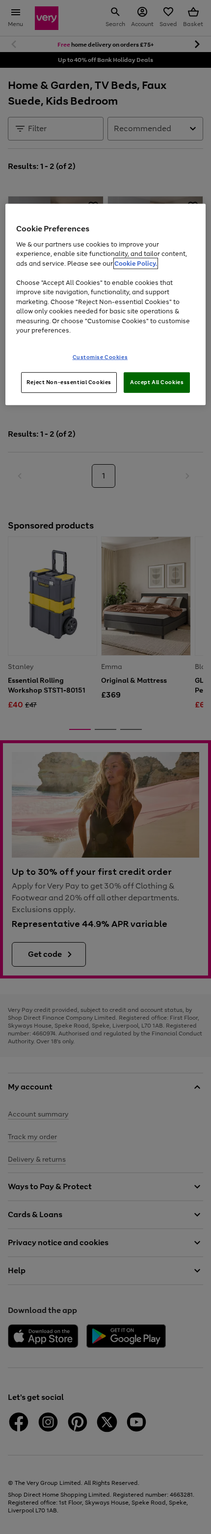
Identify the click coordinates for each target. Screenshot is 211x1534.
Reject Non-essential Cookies (68, 382)
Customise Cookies (100, 357)
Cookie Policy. (135, 263)
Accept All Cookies (157, 382)
